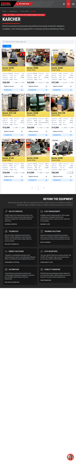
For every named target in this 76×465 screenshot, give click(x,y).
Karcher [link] (33, 11)
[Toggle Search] (68, 4)
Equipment (13, 11)
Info (22, 50)
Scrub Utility (24, 11)
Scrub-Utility (7, 70)
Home (4, 11)
